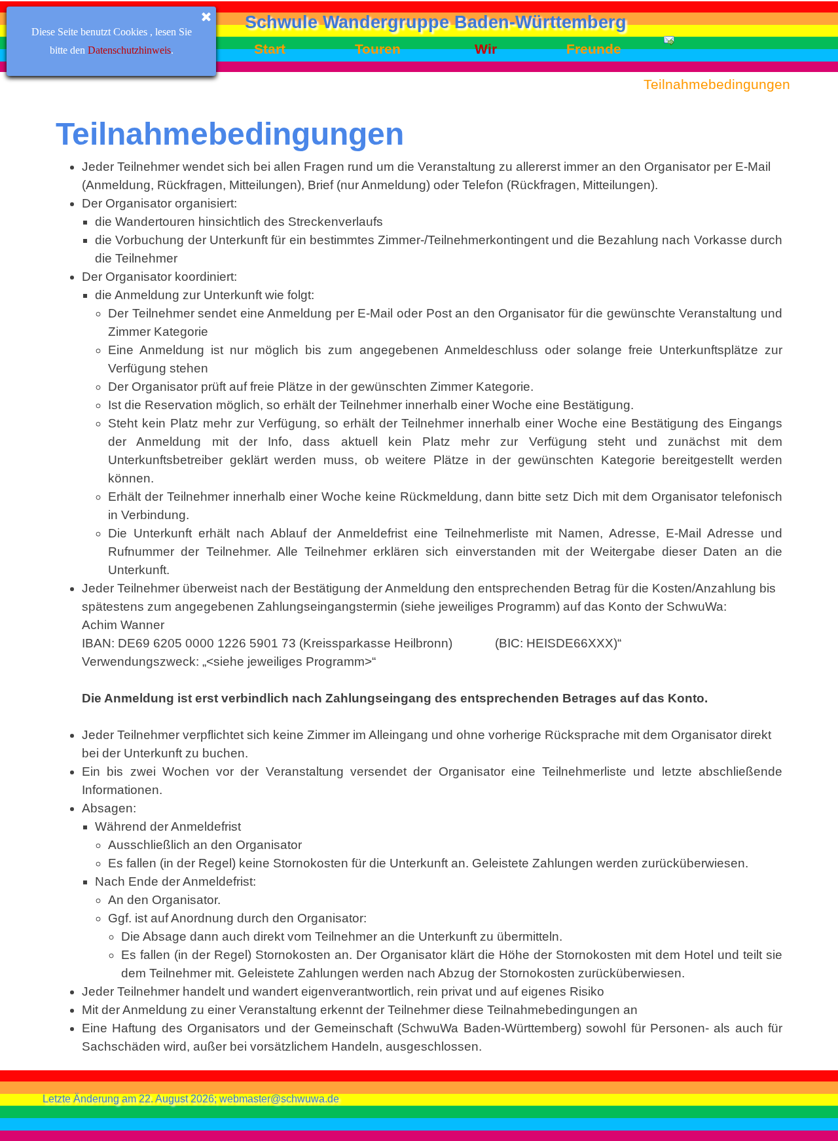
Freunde (593, 49)
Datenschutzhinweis (129, 50)
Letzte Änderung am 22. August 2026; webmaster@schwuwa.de (191, 1098)
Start (269, 49)
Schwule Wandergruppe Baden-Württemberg (436, 22)
